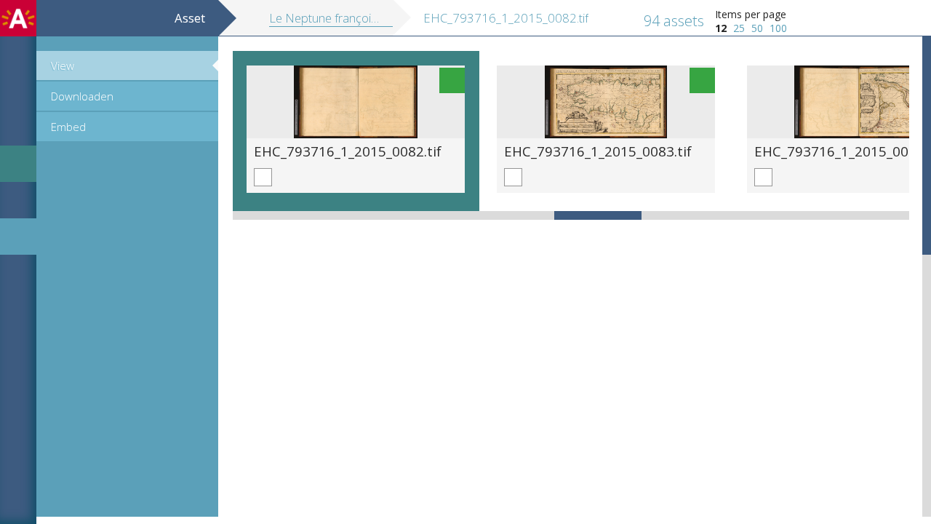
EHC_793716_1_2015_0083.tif (598, 151)
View (62, 65)
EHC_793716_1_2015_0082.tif (347, 151)
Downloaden (82, 96)
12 (721, 28)
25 (739, 28)
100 (778, 28)
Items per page (750, 14)
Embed (68, 126)
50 (757, 28)
